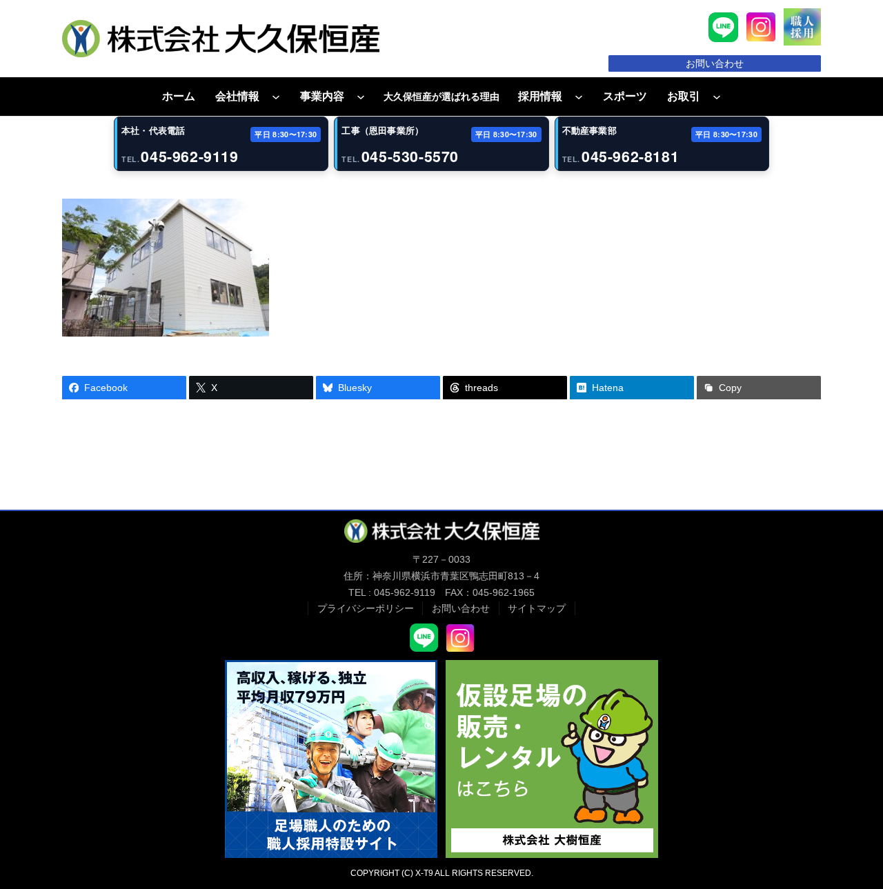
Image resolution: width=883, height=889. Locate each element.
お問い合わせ (715, 63)
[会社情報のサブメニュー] (276, 96)
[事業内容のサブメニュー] (361, 96)
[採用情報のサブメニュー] (579, 96)
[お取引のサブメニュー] (717, 96)
